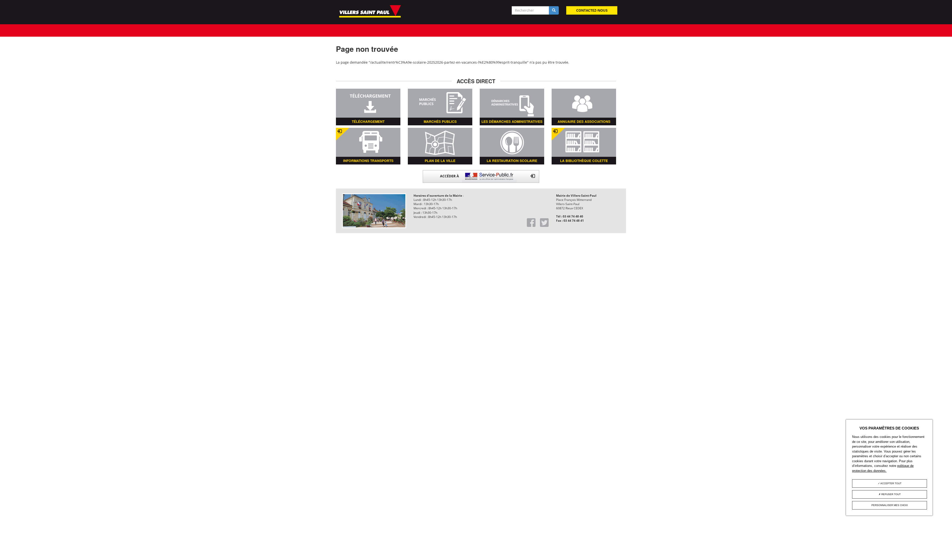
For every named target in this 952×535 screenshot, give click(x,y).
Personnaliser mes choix (889, 505)
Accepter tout (890, 483)
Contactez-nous (592, 10)
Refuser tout (891, 494)
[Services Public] (481, 176)
